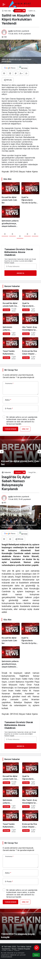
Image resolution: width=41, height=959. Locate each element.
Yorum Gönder (10, 429)
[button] (3, 11)
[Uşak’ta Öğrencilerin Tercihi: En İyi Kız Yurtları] (30, 193)
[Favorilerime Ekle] (10, 73)
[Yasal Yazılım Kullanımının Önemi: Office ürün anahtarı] (11, 348)
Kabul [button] (36, 955)
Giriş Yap (25, 429)
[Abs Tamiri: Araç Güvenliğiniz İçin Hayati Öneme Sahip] (30, 324)
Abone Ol (20, 273)
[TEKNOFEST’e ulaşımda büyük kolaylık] (20, 924)
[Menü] (4, 4)
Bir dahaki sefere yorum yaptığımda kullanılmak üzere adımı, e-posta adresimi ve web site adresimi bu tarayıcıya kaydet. (21, 420)
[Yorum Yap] (15, 73)
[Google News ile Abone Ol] (10, 68)
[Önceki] (2, 451)
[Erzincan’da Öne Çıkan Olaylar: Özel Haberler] (30, 348)
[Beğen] (4, 73)
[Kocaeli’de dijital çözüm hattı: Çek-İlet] (11, 193)
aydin (10, 31)
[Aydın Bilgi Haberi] (19, 4)
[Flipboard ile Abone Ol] (23, 68)
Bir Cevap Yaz (11, 370)
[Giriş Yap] (7, 11)
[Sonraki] (39, 451)
